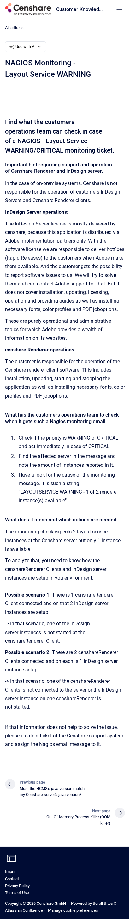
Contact (12, 878)
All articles (14, 27)
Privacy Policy (17, 885)
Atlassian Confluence (24, 910)
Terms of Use (17, 892)
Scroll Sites (103, 903)
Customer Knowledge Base (79, 9)
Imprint (11, 871)
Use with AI (25, 46)
